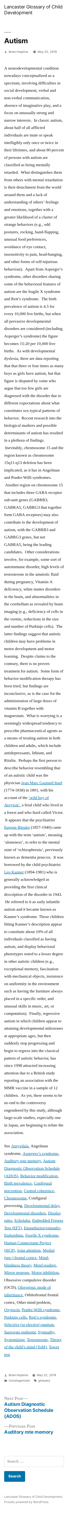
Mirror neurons (16, 1272)
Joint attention (29, 1250)
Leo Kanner (14, 872)
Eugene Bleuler (17, 827)
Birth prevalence (18, 1183)
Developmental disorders (25, 1213)
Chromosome (15, 1198)
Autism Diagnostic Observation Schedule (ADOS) (32, 1168)
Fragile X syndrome (41, 1235)
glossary (44, 1380)
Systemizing (14, 1339)
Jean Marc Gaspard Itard (41, 782)
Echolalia (22, 1220)
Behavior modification (39, 1176)
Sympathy (46, 1332)
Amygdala (20, 1146)
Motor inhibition (45, 1272)
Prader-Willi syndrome (41, 1309)
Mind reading (44, 1265)
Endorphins (13, 1235)
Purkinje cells (15, 1317)
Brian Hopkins (18, 52)
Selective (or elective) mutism (29, 1324)
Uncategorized (19, 1380)
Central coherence (39, 1190)
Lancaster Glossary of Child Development (33, 1497)
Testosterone (37, 1339)
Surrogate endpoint (20, 1332)
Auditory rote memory (22, 1161)
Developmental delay (42, 1205)
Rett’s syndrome (42, 1317)
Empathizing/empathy (42, 1228)
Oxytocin (12, 1309)
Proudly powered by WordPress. (26, 1502)
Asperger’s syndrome (40, 1153)
